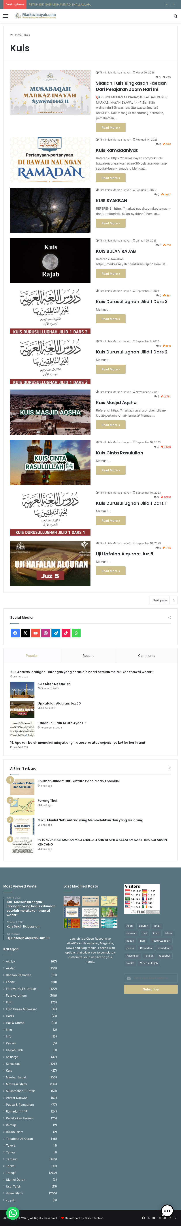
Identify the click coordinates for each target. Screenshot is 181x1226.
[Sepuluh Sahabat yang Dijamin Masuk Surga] (109, 923)
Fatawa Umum (16, 995)
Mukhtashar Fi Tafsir (20, 1091)
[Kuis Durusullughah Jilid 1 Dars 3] (50, 311)
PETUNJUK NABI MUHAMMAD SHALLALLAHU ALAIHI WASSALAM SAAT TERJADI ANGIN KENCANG (97, 4)
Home (17, 35)
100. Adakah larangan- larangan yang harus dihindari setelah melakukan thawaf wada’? (82, 672)
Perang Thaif (48, 800)
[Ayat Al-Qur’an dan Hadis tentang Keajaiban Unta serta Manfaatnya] (72, 901)
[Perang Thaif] (22, 806)
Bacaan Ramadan (18, 975)
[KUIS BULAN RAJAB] (50, 260)
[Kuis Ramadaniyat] (50, 159)
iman (156, 933)
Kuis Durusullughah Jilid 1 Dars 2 (132, 352)
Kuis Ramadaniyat (117, 150)
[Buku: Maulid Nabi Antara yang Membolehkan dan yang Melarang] (22, 826)
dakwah (131, 933)
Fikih (9, 1002)
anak (157, 925)
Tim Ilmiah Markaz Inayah (115, 72)
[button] (12, 1213)
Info (8, 1036)
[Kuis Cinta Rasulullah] (50, 462)
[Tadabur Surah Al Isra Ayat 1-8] (22, 729)
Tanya (10, 1152)
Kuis (9, 1070)
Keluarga (12, 1057)
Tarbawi (11, 1159)
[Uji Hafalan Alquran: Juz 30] (22, 709)
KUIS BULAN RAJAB (116, 251)
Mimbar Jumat (16, 1077)
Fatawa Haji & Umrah (21, 988)
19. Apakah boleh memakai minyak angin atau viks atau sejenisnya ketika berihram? (78, 742)
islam (168, 933)
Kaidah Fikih (14, 1050)
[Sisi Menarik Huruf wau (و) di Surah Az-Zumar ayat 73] (90, 923)
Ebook (10, 982)
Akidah (10, 968)
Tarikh (10, 1166)
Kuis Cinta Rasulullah (119, 453)
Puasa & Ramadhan (20, 1104)
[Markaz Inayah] (35, 16)
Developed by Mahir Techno (84, 1218)
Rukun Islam (14, 1132)
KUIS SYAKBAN (111, 201)
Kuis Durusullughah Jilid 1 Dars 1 (131, 503)
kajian (130, 940)
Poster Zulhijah (161, 940)
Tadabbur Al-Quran (19, 1138)
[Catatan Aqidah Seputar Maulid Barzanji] (72, 923)
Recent (88, 655)
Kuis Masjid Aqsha (116, 402)
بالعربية (10, 1200)
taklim (130, 963)
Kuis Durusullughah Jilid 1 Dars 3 (132, 301)
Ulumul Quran (15, 1179)
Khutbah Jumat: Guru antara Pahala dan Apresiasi (79, 781)
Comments (146, 655)
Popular (32, 655)
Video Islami (14, 1193)
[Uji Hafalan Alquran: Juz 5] (50, 563)
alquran (143, 925)
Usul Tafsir (13, 1186)
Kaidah (11, 1043)
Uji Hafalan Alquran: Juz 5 (124, 554)
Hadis (10, 1016)
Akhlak (10, 961)
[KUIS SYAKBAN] (50, 210)
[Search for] (175, 17)
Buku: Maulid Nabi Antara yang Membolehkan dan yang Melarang (90, 820)
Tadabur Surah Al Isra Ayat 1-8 (62, 723)
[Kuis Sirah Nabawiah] (22, 690)
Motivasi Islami (16, 1084)
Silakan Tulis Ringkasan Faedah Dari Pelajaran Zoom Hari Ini (131, 86)
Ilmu (9, 1029)
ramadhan (164, 948)
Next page (160, 600)
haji (145, 933)
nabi (142, 940)
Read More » (111, 127)
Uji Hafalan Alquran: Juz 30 (59, 703)
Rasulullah (132, 955)
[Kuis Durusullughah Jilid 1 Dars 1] (50, 512)
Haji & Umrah (15, 1023)
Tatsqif (11, 1173)
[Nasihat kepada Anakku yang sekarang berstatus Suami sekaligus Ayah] (109, 912)
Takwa (10, 1145)
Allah (129, 925)
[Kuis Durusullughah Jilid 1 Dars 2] (50, 361)
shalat (149, 955)
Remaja (11, 1125)
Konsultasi (13, 1063)
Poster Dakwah (17, 1098)
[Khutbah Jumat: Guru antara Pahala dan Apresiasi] (22, 787)
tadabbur (164, 955)
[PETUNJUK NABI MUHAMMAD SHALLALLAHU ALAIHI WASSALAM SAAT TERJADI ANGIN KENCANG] (22, 846)
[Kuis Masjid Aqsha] (50, 412)
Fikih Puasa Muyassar (21, 1009)
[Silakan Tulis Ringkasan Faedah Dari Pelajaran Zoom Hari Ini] (50, 92)
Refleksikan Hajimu (19, 1118)
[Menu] (5, 17)
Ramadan (146, 948)
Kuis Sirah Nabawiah (54, 684)
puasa (130, 948)
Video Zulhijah (149, 963)
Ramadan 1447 (16, 1111)
